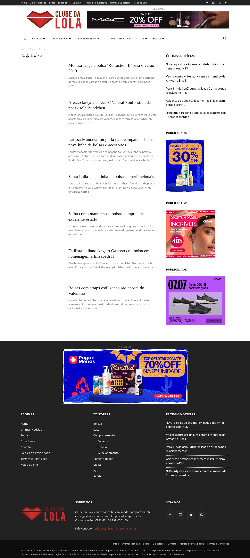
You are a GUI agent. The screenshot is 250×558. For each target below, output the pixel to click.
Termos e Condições (120, 2)
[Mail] (220, 2)
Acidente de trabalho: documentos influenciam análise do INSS (195, 102)
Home (24, 2)
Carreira (102, 441)
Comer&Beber (86, 38)
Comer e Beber (103, 459)
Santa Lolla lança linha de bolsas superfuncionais (111, 176)
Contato (77, 2)
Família (102, 447)
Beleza (37, 38)
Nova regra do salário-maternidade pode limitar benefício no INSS (195, 66)
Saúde (157, 38)
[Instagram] (213, 2)
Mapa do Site (140, 2)
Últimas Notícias (38, 2)
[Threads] (226, 2)
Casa (96, 429)
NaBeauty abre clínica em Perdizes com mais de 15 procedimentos (196, 114)
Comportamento (116, 38)
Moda (140, 38)
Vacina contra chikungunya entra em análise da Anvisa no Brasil (195, 78)
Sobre (52, 2)
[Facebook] (207, 2)
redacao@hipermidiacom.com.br (114, 528)
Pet (95, 470)
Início (23, 49)
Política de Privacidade (95, 2)
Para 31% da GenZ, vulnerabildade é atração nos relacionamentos (196, 90)
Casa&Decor (59, 38)
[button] (224, 39)
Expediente (64, 2)
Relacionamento (108, 453)
